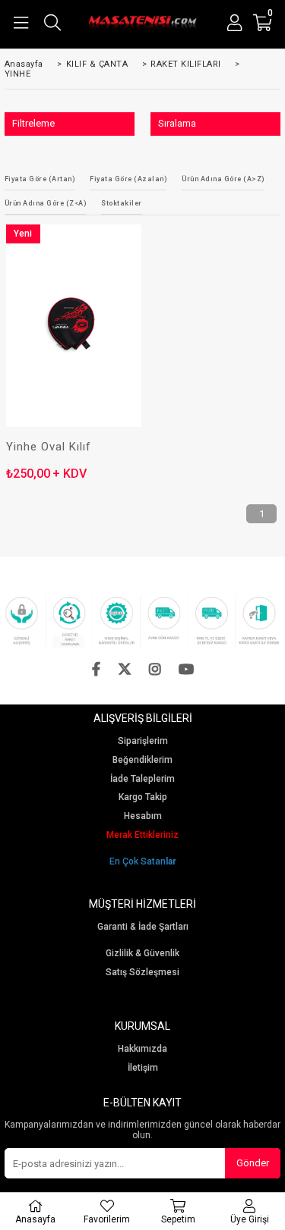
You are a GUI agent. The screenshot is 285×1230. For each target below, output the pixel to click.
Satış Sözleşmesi (142, 972)
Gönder (252, 1163)
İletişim (143, 1068)
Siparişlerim (143, 741)
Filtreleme (33, 123)
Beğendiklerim (142, 760)
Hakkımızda (142, 1049)
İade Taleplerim (142, 779)
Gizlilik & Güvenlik (142, 954)
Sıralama (177, 123)
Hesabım (143, 816)
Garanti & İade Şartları (142, 927)
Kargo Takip (143, 797)
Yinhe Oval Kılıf (48, 447)
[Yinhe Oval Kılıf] (73, 325)
